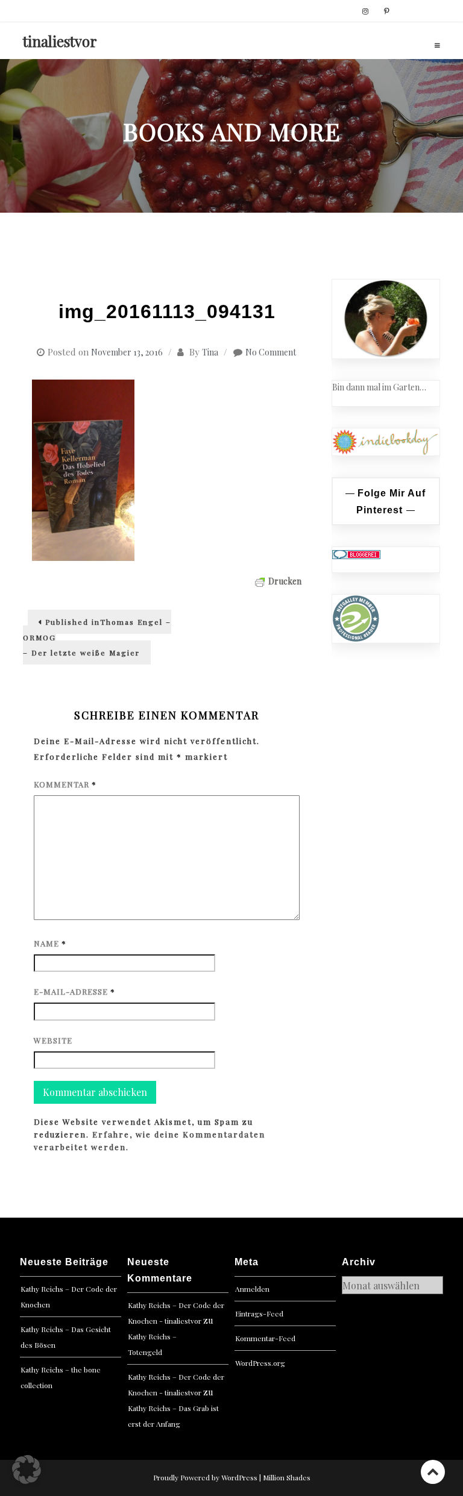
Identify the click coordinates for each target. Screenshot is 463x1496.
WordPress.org (260, 1363)
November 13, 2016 (127, 352)
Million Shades (286, 1477)
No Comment (270, 352)
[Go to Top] (433, 1471)
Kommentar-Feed (265, 1338)
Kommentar (65, 784)
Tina (210, 352)
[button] (26, 1469)
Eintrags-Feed (259, 1313)
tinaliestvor (60, 41)
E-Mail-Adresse (74, 991)
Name (50, 943)
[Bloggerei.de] (356, 553)
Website (53, 1040)
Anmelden (252, 1289)
